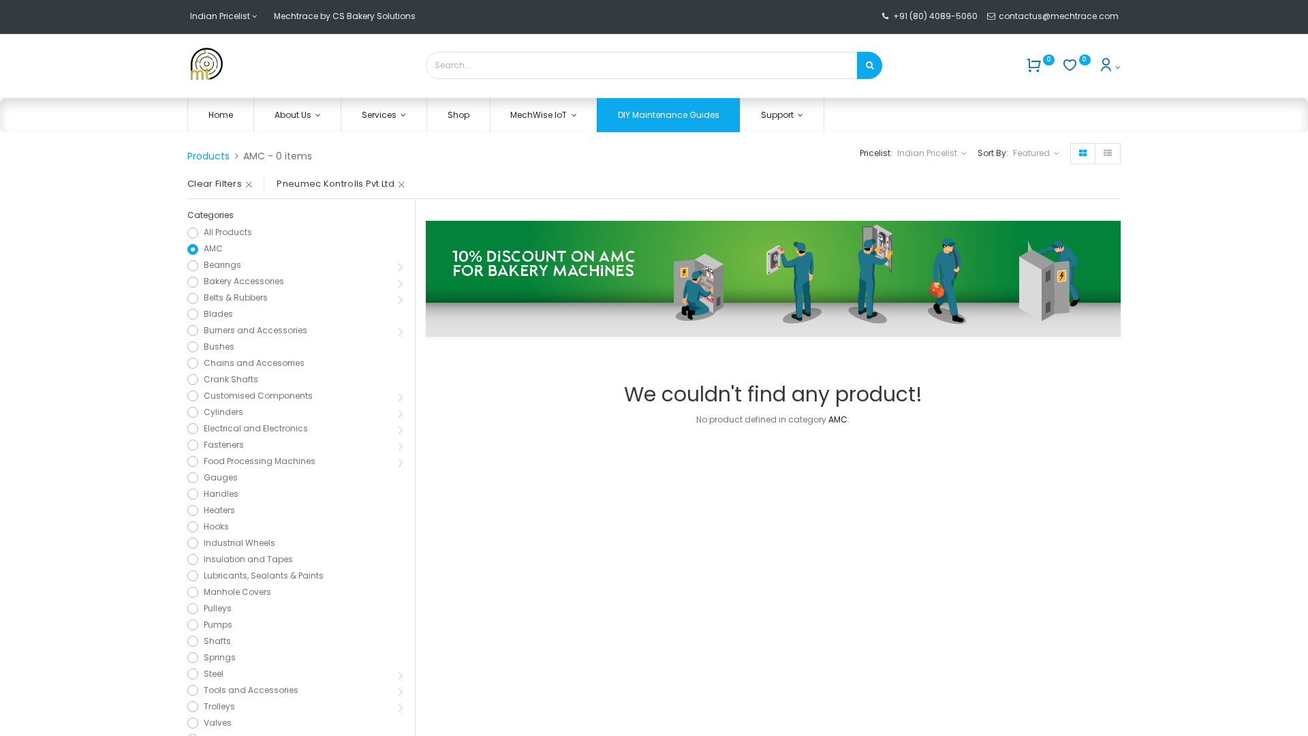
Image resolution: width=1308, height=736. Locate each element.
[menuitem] (220, 115)
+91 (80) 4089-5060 (935, 16)
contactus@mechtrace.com (1060, 16)
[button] (1036, 154)
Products (208, 156)
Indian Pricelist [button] (928, 153)
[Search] (869, 65)
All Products (228, 232)
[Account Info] (1109, 67)
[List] (1108, 153)
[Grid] (1082, 153)
